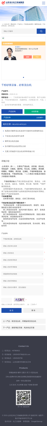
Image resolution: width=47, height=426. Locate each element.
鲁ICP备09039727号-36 (23, 418)
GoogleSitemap (36, 421)
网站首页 (13, 24)
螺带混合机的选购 (12, 141)
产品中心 (20, 24)
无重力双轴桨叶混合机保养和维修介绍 (20, 151)
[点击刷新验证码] (19, 300)
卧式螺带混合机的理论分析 (15, 146)
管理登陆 (26, 421)
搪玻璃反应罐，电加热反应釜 (23, 328)
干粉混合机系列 (28, 24)
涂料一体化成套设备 (23, 381)
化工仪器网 (17, 421)
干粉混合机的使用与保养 (14, 136)
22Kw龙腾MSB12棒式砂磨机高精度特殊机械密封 (23, 377)
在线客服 (34, 111)
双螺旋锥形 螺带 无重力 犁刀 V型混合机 (23, 372)
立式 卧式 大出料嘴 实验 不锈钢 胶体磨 (23, 385)
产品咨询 (12, 111)
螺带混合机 (38, 24)
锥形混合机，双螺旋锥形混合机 (24, 321)
